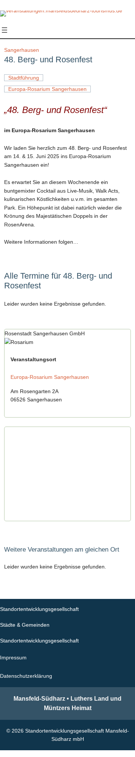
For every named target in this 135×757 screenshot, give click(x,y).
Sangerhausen (21, 50)
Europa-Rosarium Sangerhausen (49, 377)
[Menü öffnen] (4, 30)
